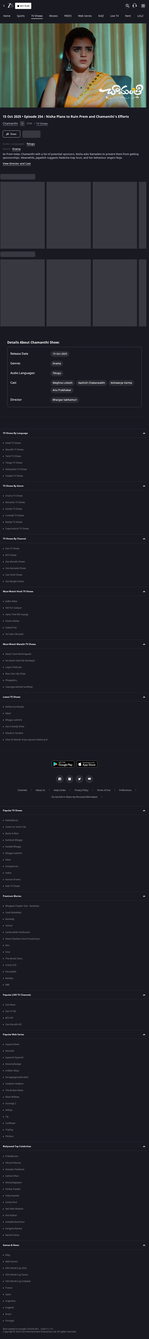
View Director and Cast (17, 162)
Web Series (85, 16)
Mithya (8, 1110)
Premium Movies (12, 896)
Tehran (9, 925)
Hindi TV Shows (13, 443)
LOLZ (140, 16)
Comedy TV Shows (14, 515)
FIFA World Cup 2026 (16, 1268)
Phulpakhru (11, 680)
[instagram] (68, 779)
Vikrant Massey (13, 1162)
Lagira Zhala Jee (13, 667)
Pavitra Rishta (12, 621)
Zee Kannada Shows (15, 568)
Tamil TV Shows (13, 456)
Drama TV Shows (14, 495)
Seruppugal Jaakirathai (16, 1077)
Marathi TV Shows (14, 449)
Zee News (10, 1004)
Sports (21, 16)
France (8, 1288)
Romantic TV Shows (15, 502)
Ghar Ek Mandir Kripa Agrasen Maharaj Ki (26, 739)
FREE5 (68, 16)
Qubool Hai (11, 627)
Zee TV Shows (12, 548)
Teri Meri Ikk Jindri (14, 634)
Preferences (124, 790)
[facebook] (58, 779)
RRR (7, 984)
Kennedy (9, 919)
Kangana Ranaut (13, 1228)
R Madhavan (11, 1156)
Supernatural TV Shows (17, 528)
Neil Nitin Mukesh (14, 1208)
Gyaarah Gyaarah (14, 1057)
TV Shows (37, 16)
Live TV (114, 16)
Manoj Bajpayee (13, 1182)
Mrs (7, 945)
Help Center (58, 790)
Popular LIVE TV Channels (17, 995)
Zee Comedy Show (14, 726)
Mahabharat (11, 820)
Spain (8, 1294)
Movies (53, 16)
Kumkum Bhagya (14, 840)
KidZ (101, 16)
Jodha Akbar (11, 601)
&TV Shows (11, 555)
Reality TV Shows (13, 522)
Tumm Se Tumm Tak (15, 827)
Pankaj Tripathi (12, 1189)
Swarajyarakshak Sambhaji (19, 687)
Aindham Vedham (14, 1083)
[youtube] (88, 779)
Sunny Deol (11, 1202)
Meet (8, 713)
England (9, 1307)
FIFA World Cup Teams (16, 1274)
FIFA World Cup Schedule (18, 1281)
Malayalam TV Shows (16, 469)
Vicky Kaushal (12, 1195)
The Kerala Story (13, 958)
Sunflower (10, 1123)
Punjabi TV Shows (14, 476)
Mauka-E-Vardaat (14, 733)
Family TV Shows (13, 509)
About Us (39, 790)
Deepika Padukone (14, 1169)
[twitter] (78, 779)
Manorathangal (13, 1064)
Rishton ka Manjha (14, 706)
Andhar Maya (12, 1070)
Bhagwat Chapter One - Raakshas (22, 906)
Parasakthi (10, 971)
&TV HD (9, 1018)
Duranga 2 (10, 1103)
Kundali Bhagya (13, 846)
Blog (7, 1255)
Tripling (9, 1129)
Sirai (7, 952)
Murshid (9, 1051)
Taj (6, 1116)
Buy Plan (24, 6)
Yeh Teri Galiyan (13, 608)
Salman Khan (12, 1176)
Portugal (9, 1320)
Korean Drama (12, 879)
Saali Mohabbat (13, 912)
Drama (16, 148)
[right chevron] (4, 213)
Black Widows (12, 1097)
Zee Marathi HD (13, 1024)
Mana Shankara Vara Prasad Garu (22, 938)
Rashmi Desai (12, 1235)
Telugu (31, 142)
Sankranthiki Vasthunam (17, 932)
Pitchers (9, 1136)
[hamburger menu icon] (143, 6)
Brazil (8, 1314)
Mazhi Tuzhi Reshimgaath (18, 654)
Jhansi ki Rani (12, 833)
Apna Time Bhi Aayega (16, 614)
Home (6, 16)
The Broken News (14, 1090)
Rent (128, 16)
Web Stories (11, 1261)
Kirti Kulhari (11, 1215)
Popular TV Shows (12, 810)
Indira (8, 873)
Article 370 (10, 965)
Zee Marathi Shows (15, 561)
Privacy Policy (80, 790)
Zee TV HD (10, 1011)
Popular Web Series (13, 1034)
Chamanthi (10, 122)
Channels (21, 790)
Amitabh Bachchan (15, 1222)
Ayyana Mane (12, 1044)
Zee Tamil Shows (13, 574)
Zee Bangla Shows (14, 581)
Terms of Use (102, 790)
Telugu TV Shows (13, 462)
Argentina (10, 1301)
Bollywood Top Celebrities (17, 1146)
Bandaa (9, 978)
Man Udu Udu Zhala (15, 673)
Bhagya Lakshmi (13, 720)
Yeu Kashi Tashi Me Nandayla (20, 660)
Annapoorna (11, 866)
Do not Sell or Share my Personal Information (73, 797)
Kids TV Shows (12, 886)
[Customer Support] (134, 6)
